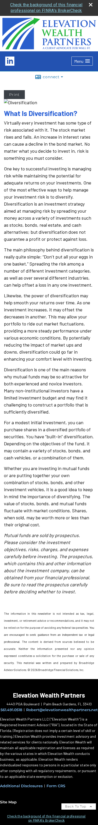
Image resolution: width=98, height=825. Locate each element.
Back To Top (76, 806)
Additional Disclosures (21, 786)
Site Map (8, 802)
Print (14, 94)
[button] (82, 61)
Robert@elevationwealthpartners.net (62, 709)
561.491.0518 (11, 709)
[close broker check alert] (91, 5)
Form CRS (56, 786)
